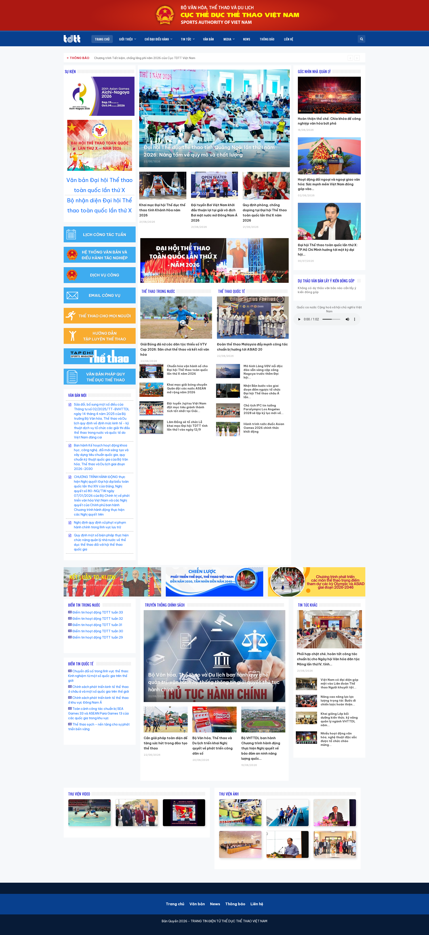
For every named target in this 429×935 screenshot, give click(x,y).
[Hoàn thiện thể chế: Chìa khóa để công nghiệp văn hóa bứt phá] (329, 77)
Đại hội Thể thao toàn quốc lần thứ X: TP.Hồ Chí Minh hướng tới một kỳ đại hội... (328, 249)
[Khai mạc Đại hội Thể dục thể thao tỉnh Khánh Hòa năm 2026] (162, 185)
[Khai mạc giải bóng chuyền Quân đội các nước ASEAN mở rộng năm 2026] (151, 390)
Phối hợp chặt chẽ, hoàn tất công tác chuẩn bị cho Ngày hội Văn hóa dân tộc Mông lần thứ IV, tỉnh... (328, 659)
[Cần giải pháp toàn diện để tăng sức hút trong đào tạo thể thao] (166, 719)
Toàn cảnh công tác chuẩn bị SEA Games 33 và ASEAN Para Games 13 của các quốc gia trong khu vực (98, 713)
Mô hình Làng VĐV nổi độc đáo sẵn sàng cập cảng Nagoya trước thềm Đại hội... (263, 371)
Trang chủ (175, 904)
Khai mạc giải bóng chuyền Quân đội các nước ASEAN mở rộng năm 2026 (187, 388)
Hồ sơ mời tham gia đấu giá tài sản (93, 58)
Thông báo (235, 904)
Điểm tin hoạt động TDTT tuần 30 (97, 631)
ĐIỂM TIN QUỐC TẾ (80, 663)
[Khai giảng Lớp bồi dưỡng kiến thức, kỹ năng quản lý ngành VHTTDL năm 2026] (306, 718)
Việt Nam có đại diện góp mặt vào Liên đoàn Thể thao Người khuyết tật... (339, 683)
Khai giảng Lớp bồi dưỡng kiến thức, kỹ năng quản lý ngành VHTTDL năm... (339, 719)
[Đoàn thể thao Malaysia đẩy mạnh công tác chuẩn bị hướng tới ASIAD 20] (253, 317)
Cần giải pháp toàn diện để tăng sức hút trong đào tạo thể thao (165, 743)
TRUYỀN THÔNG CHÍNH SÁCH (165, 605)
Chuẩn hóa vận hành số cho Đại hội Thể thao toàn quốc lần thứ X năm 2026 (187, 369)
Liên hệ (256, 904)
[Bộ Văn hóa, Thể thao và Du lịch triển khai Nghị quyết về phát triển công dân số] (214, 719)
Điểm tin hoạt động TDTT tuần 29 (97, 637)
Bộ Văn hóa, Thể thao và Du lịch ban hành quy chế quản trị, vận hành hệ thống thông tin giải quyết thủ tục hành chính (214, 682)
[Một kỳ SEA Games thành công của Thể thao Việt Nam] (184, 802)
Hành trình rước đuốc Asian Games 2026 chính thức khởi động (264, 427)
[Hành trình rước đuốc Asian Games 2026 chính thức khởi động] (228, 429)
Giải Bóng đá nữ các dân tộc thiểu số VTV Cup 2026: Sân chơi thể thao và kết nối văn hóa (174, 349)
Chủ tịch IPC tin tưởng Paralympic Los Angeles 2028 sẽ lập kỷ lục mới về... (264, 409)
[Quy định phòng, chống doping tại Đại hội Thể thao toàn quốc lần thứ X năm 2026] (266, 185)
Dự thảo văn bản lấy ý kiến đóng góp (326, 280)
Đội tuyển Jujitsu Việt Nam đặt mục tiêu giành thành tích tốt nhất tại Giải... (186, 407)
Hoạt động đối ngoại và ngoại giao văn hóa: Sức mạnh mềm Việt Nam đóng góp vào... (329, 184)
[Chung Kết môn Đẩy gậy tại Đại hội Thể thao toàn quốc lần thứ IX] (89, 802)
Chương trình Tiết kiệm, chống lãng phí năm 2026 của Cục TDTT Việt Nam (144, 58)
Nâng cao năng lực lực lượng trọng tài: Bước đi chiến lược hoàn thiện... (338, 700)
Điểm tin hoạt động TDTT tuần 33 (97, 612)
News (215, 904)
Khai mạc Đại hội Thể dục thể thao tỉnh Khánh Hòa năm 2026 (162, 210)
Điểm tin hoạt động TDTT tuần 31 (97, 625)
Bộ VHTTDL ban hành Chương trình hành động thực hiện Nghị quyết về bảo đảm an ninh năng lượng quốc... (260, 748)
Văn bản (197, 904)
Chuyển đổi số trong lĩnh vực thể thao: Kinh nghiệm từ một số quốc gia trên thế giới (98, 676)
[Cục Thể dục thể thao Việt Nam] (72, 38)
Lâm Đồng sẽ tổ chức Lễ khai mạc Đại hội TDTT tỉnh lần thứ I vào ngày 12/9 (187, 425)
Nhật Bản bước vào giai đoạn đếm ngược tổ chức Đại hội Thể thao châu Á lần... (262, 391)
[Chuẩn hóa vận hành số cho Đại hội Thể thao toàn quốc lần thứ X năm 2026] (151, 371)
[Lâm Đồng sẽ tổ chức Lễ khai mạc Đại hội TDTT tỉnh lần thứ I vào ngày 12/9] (151, 427)
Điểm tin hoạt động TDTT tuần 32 (97, 619)
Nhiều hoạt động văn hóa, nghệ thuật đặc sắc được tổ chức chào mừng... (339, 739)
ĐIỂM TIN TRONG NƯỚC (84, 605)
